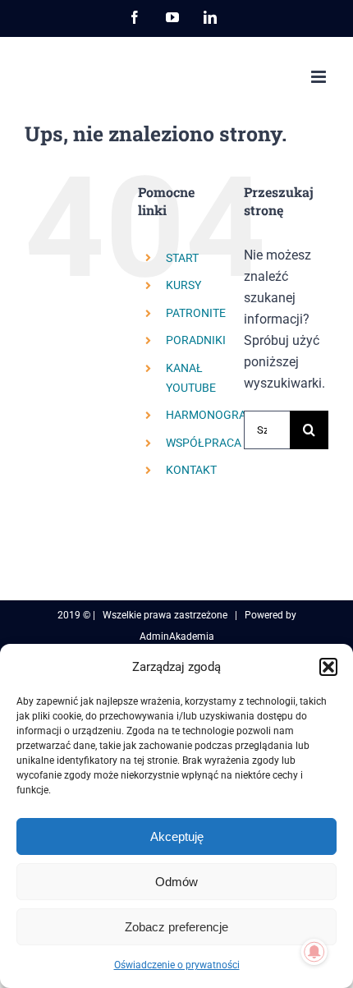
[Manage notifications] (314, 952)
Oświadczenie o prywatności (177, 965)
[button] (328, 667)
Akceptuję (177, 836)
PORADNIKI (196, 340)
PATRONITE (196, 312)
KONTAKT (191, 469)
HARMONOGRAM (211, 414)
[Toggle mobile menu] (319, 76)
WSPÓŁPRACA (203, 442)
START (182, 257)
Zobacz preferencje (176, 927)
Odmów (176, 882)
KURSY (183, 285)
